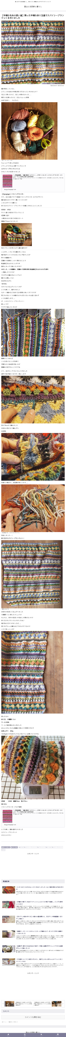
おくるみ (49, 847)
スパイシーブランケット (31, 847)
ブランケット (42, 847)
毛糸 (4, 849)
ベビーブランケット (58, 847)
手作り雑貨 (14, 847)
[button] (61, 692)
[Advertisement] (33, 866)
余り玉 (21, 847)
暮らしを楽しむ (6, 847)
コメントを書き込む (33, 1017)
